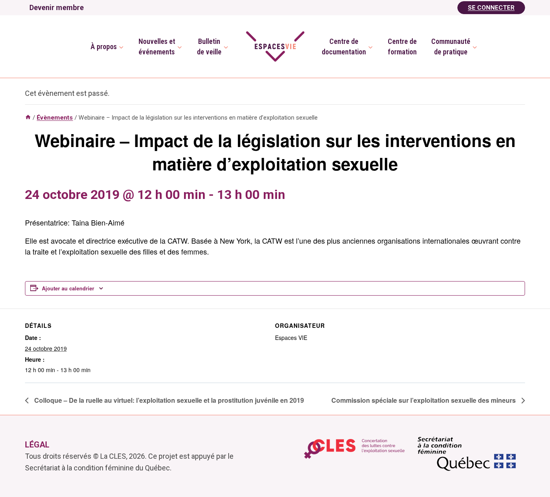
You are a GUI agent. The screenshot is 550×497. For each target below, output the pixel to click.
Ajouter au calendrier (68, 288)
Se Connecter (491, 7)
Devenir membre (56, 7)
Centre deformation (402, 46)
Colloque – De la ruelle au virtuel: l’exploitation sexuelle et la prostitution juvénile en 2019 (168, 400)
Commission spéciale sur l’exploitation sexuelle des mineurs (424, 400)
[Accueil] (28, 117)
